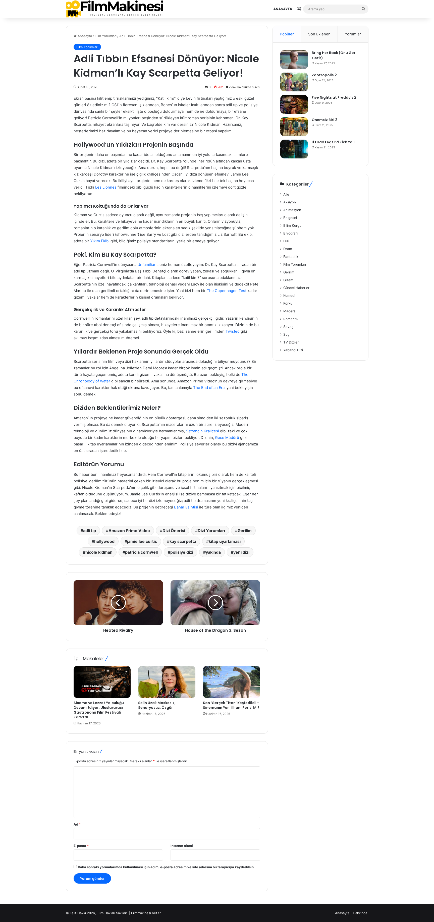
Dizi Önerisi (173, 530)
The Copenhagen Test (226, 290)
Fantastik (290, 257)
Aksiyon (289, 202)
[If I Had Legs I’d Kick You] (294, 149)
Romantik (290, 319)
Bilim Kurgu (292, 225)
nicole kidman (99, 552)
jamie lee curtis (142, 541)
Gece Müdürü (227, 437)
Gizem (288, 280)
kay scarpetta (183, 541)
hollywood (104, 541)
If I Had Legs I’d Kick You (333, 142)
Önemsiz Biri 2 (324, 119)
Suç (286, 334)
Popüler (287, 34)
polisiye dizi (181, 552)
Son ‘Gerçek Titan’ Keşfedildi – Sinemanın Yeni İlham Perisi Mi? (231, 705)
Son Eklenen (319, 34)
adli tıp (89, 530)
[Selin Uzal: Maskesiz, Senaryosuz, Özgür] (166, 682)
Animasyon (292, 210)
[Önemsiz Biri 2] (294, 126)
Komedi (289, 296)
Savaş (288, 327)
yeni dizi (241, 552)
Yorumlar (353, 34)
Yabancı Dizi (293, 350)
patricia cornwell (141, 552)
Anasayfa (282, 9)
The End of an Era (209, 387)
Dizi (286, 241)
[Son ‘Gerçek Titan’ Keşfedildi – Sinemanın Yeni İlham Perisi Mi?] (231, 682)
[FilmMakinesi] (115, 9)
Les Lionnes (106, 187)
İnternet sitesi (182, 846)
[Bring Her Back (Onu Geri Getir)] (294, 59)
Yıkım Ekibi (100, 241)
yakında (213, 552)
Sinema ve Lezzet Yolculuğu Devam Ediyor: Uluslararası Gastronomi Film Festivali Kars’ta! (99, 710)
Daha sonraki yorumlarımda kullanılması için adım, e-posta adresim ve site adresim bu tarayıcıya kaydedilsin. (166, 867)
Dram (287, 249)
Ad (77, 824)
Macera (289, 311)
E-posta (81, 846)
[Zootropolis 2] (294, 82)
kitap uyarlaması (225, 541)
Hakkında (360, 913)
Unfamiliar (146, 264)
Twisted (233, 331)
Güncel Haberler (296, 288)
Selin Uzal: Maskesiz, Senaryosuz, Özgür (157, 705)
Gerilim (245, 530)
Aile (286, 194)
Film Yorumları (106, 36)
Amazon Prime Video (129, 530)
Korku (287, 303)
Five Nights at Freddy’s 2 (334, 97)
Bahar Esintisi (186, 507)
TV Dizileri (291, 342)
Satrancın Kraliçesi (202, 431)
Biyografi (290, 233)
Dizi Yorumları (211, 530)
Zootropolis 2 (324, 75)
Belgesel (290, 218)
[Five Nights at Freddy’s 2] (294, 104)
